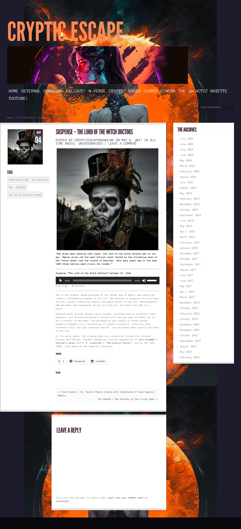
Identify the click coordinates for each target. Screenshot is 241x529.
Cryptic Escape (65, 32)
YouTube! (18, 98)
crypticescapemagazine (94, 140)
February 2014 (190, 357)
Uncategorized (90, 143)
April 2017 (187, 292)
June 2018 (187, 220)
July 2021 (187, 182)
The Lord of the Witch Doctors (25, 195)
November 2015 (190, 330)
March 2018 (187, 237)
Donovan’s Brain (66, 343)
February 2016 (190, 313)
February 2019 (190, 199)
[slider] (152, 280)
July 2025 (187, 138)
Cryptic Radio (125, 91)
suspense (21, 187)
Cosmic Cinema (159, 91)
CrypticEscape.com (18, 180)
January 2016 (189, 319)
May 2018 (186, 226)
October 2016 (189, 308)
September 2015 (190, 341)
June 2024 (187, 155)
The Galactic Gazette (202, 91)
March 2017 (187, 297)
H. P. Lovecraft (92, 343)
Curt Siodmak (147, 339)
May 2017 (186, 286)
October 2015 (189, 335)
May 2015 (186, 352)
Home (13, 91)
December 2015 (190, 324)
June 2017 (187, 281)
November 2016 (190, 302)
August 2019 (188, 188)
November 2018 (190, 204)
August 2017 (188, 270)
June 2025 (187, 144)
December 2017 (190, 253)
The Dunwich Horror (119, 343)
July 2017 (187, 275)
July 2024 (187, 149)
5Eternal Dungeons (42, 91)
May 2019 (186, 193)
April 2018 (187, 231)
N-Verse (97, 91)
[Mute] (144, 280)
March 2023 (187, 166)
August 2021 (188, 177)
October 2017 (189, 259)
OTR (10, 187)
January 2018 (189, 248)
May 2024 (186, 160)
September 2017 (190, 264)
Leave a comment (122, 143)
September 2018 (190, 215)
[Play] (61, 280)
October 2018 (189, 210)
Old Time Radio (25, 117)
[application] (107, 280)
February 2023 (190, 171)
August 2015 (188, 346)
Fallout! (76, 91)
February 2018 (190, 242)
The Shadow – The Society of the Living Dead (127, 399)
